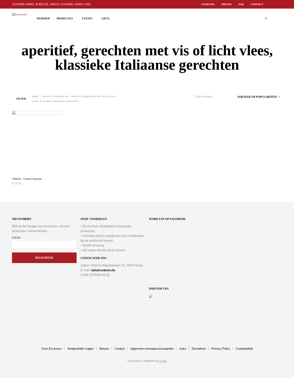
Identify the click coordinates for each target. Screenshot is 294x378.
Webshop (43, 18)
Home (35, 96)
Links (182, 348)
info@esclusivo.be (103, 270)
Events (87, 18)
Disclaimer (199, 348)
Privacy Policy (220, 348)
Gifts (105, 18)
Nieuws (226, 4)
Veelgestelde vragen (80, 348)
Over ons (208, 4)
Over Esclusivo (51, 348)
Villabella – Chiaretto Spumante (27, 178)
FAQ (241, 4)
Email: (17, 237)
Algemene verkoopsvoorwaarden (152, 348)
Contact (257, 4)
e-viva (163, 360)
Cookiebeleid (244, 348)
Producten (65, 18)
